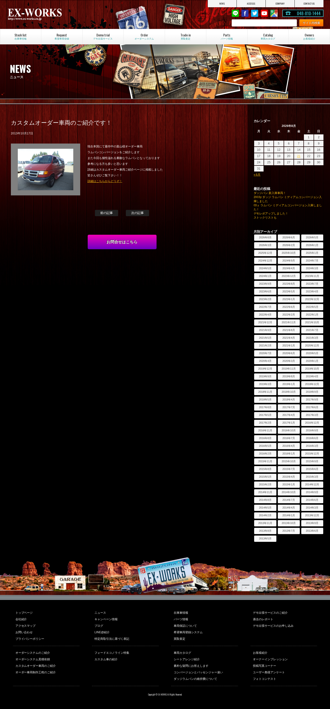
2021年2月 (265, 345)
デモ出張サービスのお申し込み (273, 625)
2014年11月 (265, 492)
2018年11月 (265, 391)
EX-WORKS (54, 14)
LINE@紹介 (102, 632)
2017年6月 (312, 407)
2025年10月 (289, 252)
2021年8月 (288, 330)
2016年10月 (289, 430)
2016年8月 (265, 438)
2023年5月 (288, 291)
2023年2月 (265, 299)
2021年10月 (312, 322)
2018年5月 (265, 399)
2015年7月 (288, 469)
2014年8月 (265, 499)
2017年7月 (288, 407)
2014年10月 (289, 492)
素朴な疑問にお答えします (191, 666)
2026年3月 (265, 245)
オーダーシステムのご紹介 (32, 652)
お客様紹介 (260, 652)
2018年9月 (312, 391)
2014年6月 (312, 499)
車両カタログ (182, 652)
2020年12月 (312, 345)
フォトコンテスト (264, 679)
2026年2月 (288, 245)
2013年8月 (265, 530)
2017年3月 (312, 414)
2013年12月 (312, 515)
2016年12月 (312, 422)
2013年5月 (265, 538)
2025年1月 (312, 252)
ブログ (98, 625)
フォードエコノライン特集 (111, 652)
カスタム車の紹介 (106, 659)
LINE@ (235, 13)
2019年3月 (265, 384)
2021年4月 (288, 337)
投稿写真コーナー (264, 666)
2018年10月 (289, 391)
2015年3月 (312, 476)
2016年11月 (265, 430)
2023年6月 (265, 291)
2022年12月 (312, 299)
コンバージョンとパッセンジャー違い (198, 672)
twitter (254, 13)
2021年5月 (265, 337)
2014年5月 (265, 507)
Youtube (264, 13)
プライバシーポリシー (29, 638)
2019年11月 (289, 368)
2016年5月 (265, 445)
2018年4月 (288, 399)
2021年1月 (288, 345)
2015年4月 (288, 476)
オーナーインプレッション (270, 659)
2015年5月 (265, 476)
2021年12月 (265, 322)
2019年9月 (265, 376)
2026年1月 (312, 245)
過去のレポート (263, 619)
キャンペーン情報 (106, 619)
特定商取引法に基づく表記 (111, 638)
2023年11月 (312, 276)
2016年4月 (288, 445)
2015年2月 (265, 484)
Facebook (245, 13)
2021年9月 (265, 330)
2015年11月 (265, 461)
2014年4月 (288, 507)
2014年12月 (312, 484)
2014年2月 (265, 515)
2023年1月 (288, 299)
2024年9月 (288, 260)
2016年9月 (312, 430)
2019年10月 (312, 368)
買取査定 (179, 638)
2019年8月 (288, 376)
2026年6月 (288, 237)
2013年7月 (288, 530)
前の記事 (106, 213)
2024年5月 (265, 268)
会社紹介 (21, 619)
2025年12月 (265, 252)
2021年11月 (289, 322)
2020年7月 (265, 353)
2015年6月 (312, 469)
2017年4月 (288, 414)
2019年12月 (265, 368)
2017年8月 (265, 407)
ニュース (100, 612)
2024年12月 (265, 260)
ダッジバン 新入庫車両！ (270, 193)
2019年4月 (312, 376)
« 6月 (257, 174)
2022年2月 (288, 314)
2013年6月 (312, 530)
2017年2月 (265, 422)
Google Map (274, 13)
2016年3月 (312, 445)
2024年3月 (312, 268)
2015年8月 (265, 469)
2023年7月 (312, 283)
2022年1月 (312, 314)
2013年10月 (289, 523)
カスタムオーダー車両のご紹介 (35, 666)
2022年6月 (288, 306)
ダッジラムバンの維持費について (195, 679)
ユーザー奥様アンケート (269, 672)
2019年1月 (288, 384)
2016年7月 (288, 438)
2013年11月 (265, 523)
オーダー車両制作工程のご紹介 (35, 672)
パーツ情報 (181, 619)
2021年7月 (312, 330)
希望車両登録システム (188, 632)
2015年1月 (288, 484)
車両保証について (185, 625)
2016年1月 (288, 453)
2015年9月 (312, 461)
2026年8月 (265, 237)
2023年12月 (289, 276)
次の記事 (137, 213)
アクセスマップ (25, 625)
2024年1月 (265, 276)
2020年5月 (312, 353)
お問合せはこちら (122, 242)
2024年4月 (288, 268)
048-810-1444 (309, 13)
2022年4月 (265, 314)
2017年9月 (312, 399)
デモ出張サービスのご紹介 (270, 612)
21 (299, 156)
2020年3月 (288, 360)
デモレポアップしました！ (271, 213)
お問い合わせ (24, 632)
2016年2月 (265, 453)
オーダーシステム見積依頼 (32, 659)
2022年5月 (312, 306)
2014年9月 (312, 492)
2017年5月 (265, 414)
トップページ (24, 612)
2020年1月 (312, 360)
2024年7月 (312, 260)
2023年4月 (312, 291)
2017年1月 (288, 422)
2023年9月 (265, 283)
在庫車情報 (181, 612)
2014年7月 (288, 499)
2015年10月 (289, 461)
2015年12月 (312, 453)
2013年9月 (312, 523)
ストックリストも (265, 217)
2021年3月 (312, 337)
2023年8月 (288, 283)
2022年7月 (265, 306)
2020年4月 (265, 360)
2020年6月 (288, 353)
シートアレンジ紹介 (187, 659)
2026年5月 (312, 237)
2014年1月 (288, 515)
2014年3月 (312, 507)
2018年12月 (312, 384)
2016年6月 (312, 438)
